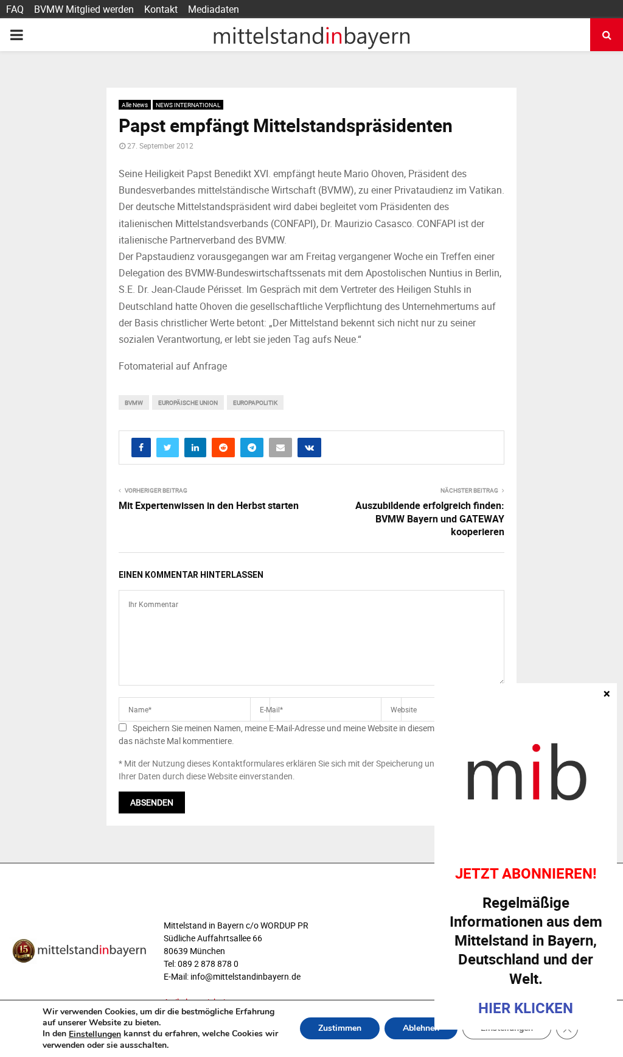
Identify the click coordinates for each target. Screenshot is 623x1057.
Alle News (135, 104)
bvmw (134, 402)
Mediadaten (213, 9)
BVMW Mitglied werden (84, 9)
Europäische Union (188, 402)
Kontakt (161, 9)
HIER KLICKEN (525, 1007)
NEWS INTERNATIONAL (188, 104)
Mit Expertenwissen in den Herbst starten (209, 505)
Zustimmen (339, 1028)
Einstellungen (95, 1034)
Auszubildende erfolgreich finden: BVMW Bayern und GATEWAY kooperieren (429, 518)
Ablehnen (421, 1028)
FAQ (15, 9)
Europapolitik (255, 402)
